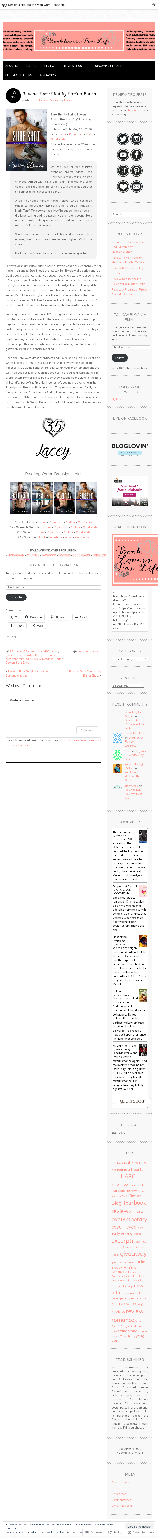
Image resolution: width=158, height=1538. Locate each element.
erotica (137, 1233)
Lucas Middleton (135, 733)
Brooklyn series (45, 655)
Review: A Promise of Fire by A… (134, 724)
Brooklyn (28, 655)
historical (129, 1262)
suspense (142, 1331)
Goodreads (58, 139)
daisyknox (131, 785)
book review (13, 655)
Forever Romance (123, 1247)
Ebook (62, 134)
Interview (117, 1267)
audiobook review (124, 1191)
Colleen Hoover (138, 1212)
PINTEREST (99, 555)
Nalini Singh (126, 1286)
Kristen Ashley (127, 1280)
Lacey (68, 100)
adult (39, 651)
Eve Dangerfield (123, 890)
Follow (119, 357)
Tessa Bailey (127, 1336)
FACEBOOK (49, 555)
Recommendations (18, 75)
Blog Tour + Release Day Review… (135, 755)
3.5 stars (29, 651)
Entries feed (119, 1494)
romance (47, 658)
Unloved (118, 991)
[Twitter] (123, 144)
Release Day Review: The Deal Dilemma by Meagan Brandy (128, 246)
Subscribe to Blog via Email (54, 565)
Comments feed (121, 1500)
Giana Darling (123, 1049)
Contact (32, 65)
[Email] (136, 192)
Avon (125, 1196)
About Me (12, 65)
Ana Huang (121, 835)
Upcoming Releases (109, 65)
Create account (121, 1482)
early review (122, 1233)
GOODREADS (81, 555)
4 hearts (137, 1162)
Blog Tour (122, 1203)
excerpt (121, 1240)
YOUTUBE (33, 555)
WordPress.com (122, 1505)
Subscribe (16, 597)
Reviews (50, 65)
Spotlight (125, 1326)
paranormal (132, 1293)
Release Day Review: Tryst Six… (133, 793)
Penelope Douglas (123, 1298)
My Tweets (118, 399)
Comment (87, 730)
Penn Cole (120, 944)
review (36, 658)
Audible (70, 522)
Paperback (76, 134)
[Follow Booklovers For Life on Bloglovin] (130, 455)
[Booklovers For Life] (79, 59)
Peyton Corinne (123, 995)
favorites (139, 1241)
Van (127, 751)
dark (140, 1227)
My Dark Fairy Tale (124, 1045)
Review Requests (76, 65)
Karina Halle (130, 1276)
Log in (115, 1488)
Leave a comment (89, 651)
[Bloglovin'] (123, 192)
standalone (127, 1331)
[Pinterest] (136, 176)
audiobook (136, 1185)
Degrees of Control (125, 886)
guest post (117, 1262)
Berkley (135, 1195)
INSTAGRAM (16, 555)
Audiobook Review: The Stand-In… (133, 776)
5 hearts (135, 1169)
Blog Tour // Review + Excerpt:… (134, 741)
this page (133, 110)
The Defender (121, 832)
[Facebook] (136, 160)
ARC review (50, 651)
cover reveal (125, 1227)
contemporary (15, 658)
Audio (89, 134)
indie (28, 658)
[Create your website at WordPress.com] (79, 4)
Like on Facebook (130, 418)
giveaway (133, 1253)
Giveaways (48, 75)
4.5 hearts (119, 1169)
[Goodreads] (123, 176)
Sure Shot (22, 662)
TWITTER (64, 555)
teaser (116, 1336)
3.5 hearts (41, 100)
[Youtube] (123, 160)
